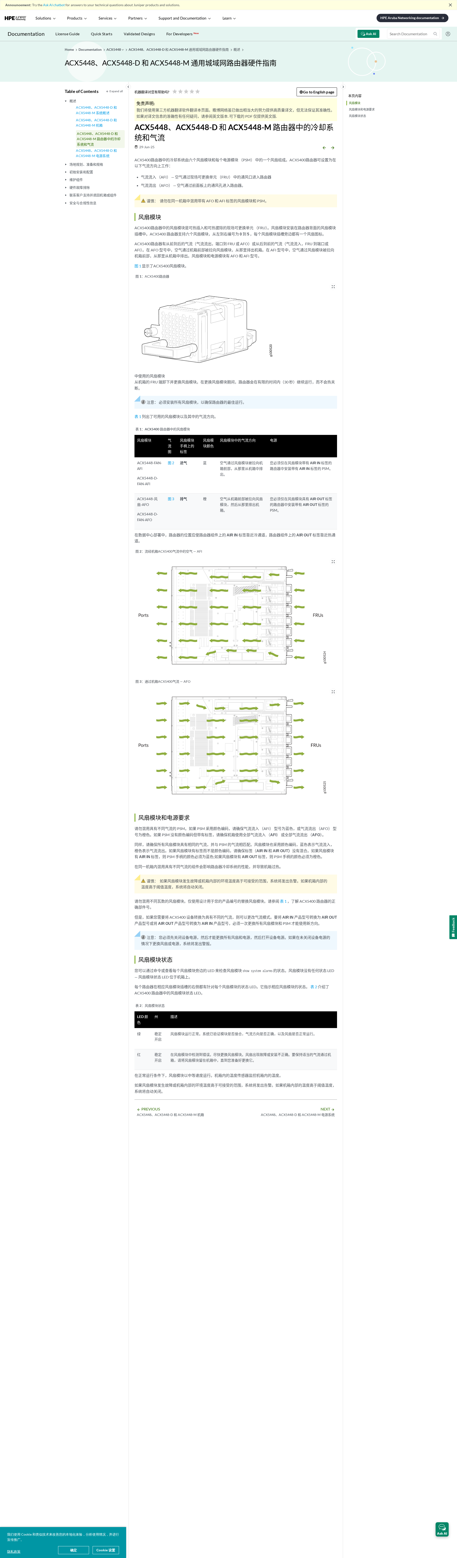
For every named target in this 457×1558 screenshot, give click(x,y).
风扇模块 (354, 103)
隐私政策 (13, 1551)
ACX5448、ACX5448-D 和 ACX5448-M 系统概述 (96, 110)
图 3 (171, 499)
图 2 (171, 463)
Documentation (26, 34)
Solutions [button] (43, 18)
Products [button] (74, 18)
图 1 (137, 266)
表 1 (137, 416)
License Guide (67, 33)
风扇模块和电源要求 (362, 109)
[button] (442, 1529)
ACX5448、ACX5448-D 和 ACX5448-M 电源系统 (96, 153)
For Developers (182, 33)
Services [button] (105, 18)
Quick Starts (101, 33)
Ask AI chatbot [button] (54, 5)
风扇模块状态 (357, 116)
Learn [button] (227, 18)
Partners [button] (135, 18)
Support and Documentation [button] (182, 18)
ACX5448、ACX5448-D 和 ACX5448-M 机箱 (96, 122)
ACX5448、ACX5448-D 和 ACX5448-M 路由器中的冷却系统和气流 (98, 139)
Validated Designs (139, 33)
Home (70, 49)
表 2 (313, 986)
